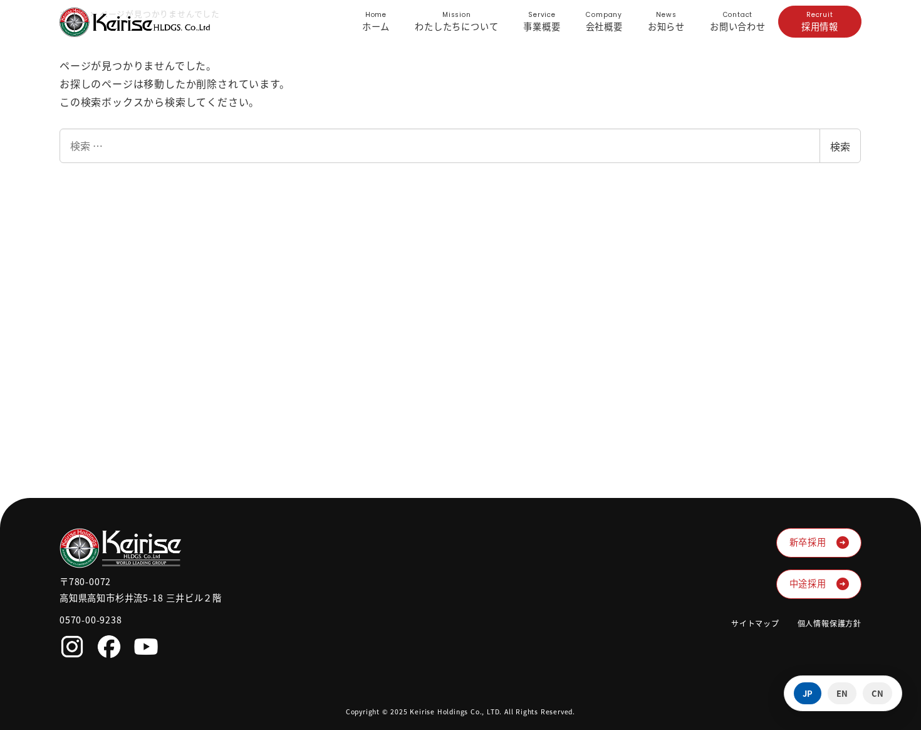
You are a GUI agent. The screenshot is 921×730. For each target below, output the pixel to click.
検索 (840, 146)
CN (877, 693)
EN (842, 693)
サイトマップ (755, 623)
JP (808, 693)
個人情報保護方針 (829, 623)
